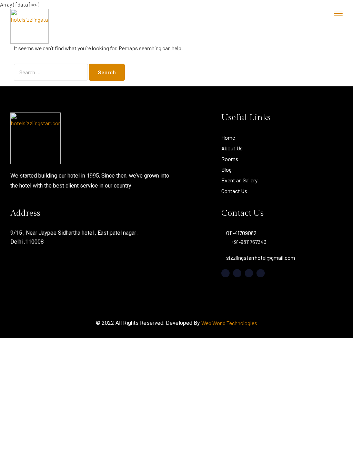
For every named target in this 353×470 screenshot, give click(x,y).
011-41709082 (241, 232)
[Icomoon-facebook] (225, 273)
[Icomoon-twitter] (237, 273)
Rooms (229, 159)
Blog (226, 169)
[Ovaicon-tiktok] (260, 273)
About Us (232, 148)
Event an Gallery (239, 180)
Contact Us (234, 191)
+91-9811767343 (248, 241)
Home (228, 137)
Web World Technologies (229, 323)
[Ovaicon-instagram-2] (249, 273)
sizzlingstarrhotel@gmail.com (260, 257)
